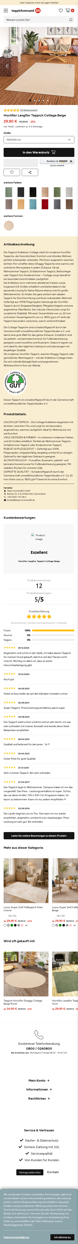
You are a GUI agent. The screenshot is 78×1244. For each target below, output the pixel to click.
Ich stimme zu (62, 1237)
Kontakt (53, 1172)
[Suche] (70, 19)
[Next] (70, 66)
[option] (39, 2)
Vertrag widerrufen (30, 1172)
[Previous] (7, 66)
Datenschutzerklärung (16, 1237)
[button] (57, 163)
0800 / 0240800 (39, 1048)
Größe (7, 133)
